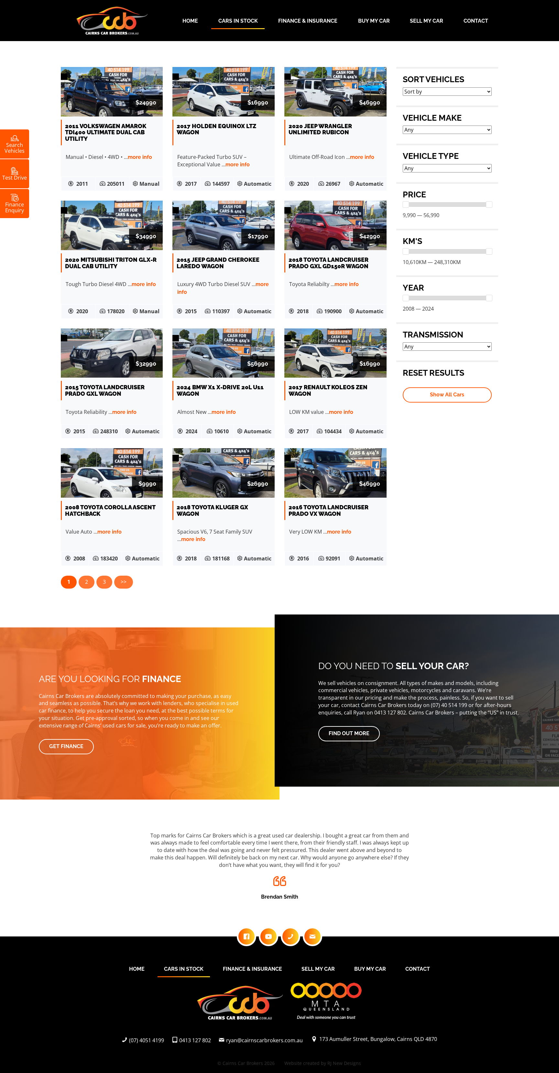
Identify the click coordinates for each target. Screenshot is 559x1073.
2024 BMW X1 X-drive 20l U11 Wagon (220, 390)
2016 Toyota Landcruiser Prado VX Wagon (328, 510)
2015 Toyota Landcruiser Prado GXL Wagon (105, 390)
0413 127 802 (195, 1040)
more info (140, 157)
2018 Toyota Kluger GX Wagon (212, 510)
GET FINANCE (66, 746)
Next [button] (486, 868)
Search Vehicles (15, 147)
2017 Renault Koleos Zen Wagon (328, 390)
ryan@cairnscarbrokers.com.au (264, 1040)
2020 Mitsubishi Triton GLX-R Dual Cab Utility (111, 263)
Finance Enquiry (14, 207)
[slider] (405, 204)
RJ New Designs (344, 1063)
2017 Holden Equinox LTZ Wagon (216, 129)
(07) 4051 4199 (146, 1040)
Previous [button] (73, 868)
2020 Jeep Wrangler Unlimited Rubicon (320, 129)
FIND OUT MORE (349, 733)
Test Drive (14, 177)
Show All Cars (447, 395)
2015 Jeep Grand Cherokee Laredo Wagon (218, 263)
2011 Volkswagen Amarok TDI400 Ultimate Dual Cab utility (105, 132)
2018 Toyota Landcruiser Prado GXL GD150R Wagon (328, 263)
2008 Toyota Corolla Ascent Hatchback (110, 510)
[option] (279, 864)
